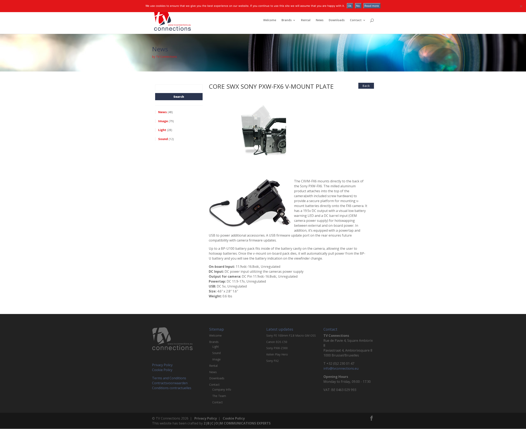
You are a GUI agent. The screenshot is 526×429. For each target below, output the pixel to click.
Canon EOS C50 (276, 342)
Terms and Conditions (169, 378)
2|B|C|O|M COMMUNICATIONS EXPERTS (237, 423)
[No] (521, 6)
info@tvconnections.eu (341, 368)
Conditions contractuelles (171, 388)
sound (163, 139)
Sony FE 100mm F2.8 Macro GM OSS (291, 335)
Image (216, 359)
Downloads (337, 20)
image (163, 121)
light (162, 130)
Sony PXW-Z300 (277, 348)
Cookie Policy (162, 370)
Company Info (221, 389)
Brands (286, 20)
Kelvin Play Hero (277, 354)
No (358, 5)
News (319, 20)
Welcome (269, 20)
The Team (219, 396)
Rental (305, 20)
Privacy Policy (162, 365)
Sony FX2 (272, 361)
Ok (349, 5)
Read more (372, 5)
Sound (216, 353)
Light (215, 346)
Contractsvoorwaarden (170, 383)
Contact (356, 20)
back (366, 86)
